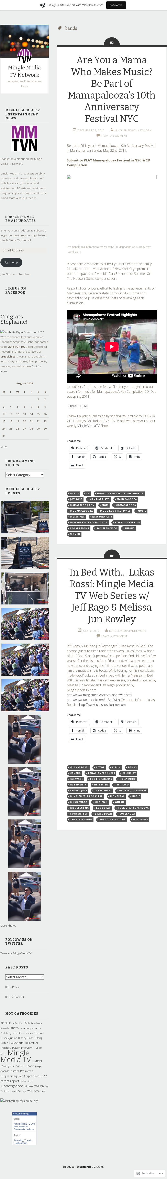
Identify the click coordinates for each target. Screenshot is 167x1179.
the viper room (81, 819)
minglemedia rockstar (86, 796)
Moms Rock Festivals (115, 510)
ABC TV (15, 1028)
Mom (105, 505)
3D (2, 1023)
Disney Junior (9, 1038)
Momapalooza (126, 505)
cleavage (76, 779)
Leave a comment (114, 136)
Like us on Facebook (15, 290)
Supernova (127, 813)
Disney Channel (34, 1033)
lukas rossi (102, 790)
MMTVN (37, 1061)
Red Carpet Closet (29, 1076)
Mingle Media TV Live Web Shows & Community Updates (24, 1126)
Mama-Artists (100, 499)
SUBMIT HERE (77, 406)
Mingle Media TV (15, 1056)
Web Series (19, 1091)
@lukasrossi (79, 767)
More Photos (8, 925)
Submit (130, 528)
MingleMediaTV (88, 425)
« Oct (3, 447)
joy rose (76, 499)
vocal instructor (113, 819)
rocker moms (79, 528)
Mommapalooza (81, 510)
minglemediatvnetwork (132, 130)
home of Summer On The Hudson (120, 493)
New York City (102, 516)
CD (88, 493)
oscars (15, 1071)
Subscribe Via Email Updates (20, 219)
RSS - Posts (12, 987)
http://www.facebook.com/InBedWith (93, 700)
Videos (29, 1086)
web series (140, 819)
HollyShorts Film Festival (23, 1043)
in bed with (78, 784)
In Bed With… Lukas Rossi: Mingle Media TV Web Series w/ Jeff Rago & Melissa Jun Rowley (111, 596)
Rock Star (103, 807)
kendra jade (78, 790)
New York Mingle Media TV (89, 522)
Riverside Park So (127, 522)
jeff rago (122, 784)
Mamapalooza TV (82, 505)
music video (78, 802)
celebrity (129, 773)
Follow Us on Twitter (19, 942)
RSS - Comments (15, 997)
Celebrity (6, 1033)
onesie (120, 802)
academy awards (31, 1028)
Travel (27, 1140)
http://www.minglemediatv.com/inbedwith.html (99, 695)
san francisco (107, 528)
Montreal (117, 796)
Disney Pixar (25, 1038)
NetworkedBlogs (21, 1113)
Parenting (18, 1140)
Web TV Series (36, 1091)
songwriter (79, 813)
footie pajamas (101, 779)
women (75, 534)
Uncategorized (12, 1086)
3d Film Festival (14, 1023)
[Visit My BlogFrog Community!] (19, 1101)
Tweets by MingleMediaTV (16, 953)
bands (74, 493)
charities (18, 1033)
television (26, 1081)
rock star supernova (133, 807)
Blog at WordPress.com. (83, 1167)
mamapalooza (127, 499)
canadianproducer (101, 773)
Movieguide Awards (12, 1066)
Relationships (20, 1143)
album (116, 767)
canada (75, 773)
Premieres (26, 1071)
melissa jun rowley (132, 790)
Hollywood (128, 779)
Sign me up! (11, 262)
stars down (103, 813)
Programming (9, 1076)
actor (100, 767)
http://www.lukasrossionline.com (102, 704)
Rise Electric (79, 807)
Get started (116, 5)
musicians (77, 516)
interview (101, 784)
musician (101, 802)
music (142, 510)
